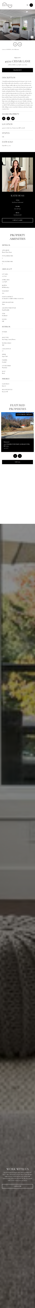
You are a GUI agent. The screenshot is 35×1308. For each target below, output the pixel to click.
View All (17, 462)
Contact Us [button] (17, 1186)
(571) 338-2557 (17, 208)
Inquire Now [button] (17, 70)
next (20, 44)
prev (15, 44)
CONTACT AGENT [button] (17, 220)
